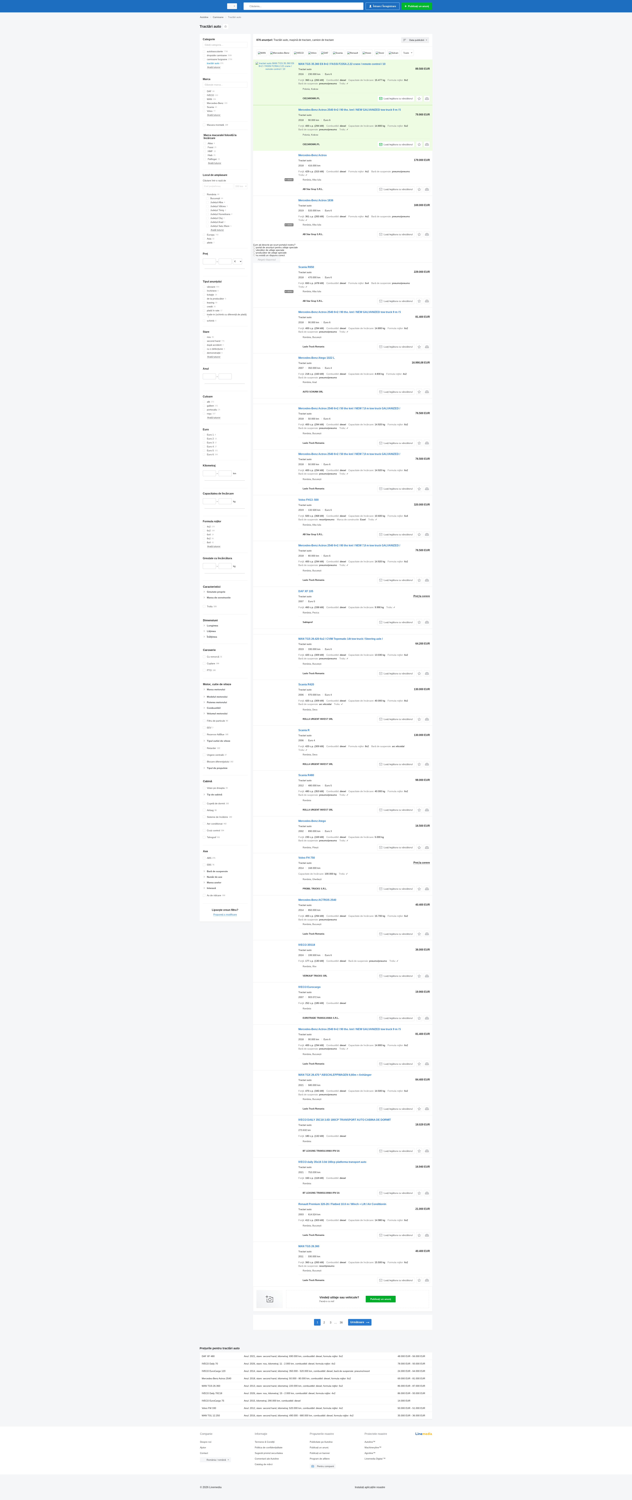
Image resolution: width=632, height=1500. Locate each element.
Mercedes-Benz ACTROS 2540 (317, 899)
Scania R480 (306, 775)
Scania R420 (306, 684)
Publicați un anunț (380, 1299)
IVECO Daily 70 (210, 1363)
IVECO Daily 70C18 (212, 1393)
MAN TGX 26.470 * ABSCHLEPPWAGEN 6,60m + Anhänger (334, 1074)
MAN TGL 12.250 (211, 1415)
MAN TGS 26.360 (308, 1246)
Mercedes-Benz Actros (312, 155)
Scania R (304, 730)
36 (341, 1322)
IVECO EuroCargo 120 (213, 1371)
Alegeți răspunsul (267, 259)
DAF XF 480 (208, 1356)
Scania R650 (306, 267)
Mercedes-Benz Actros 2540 (216, 1378)
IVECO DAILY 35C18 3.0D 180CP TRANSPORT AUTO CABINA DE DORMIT (344, 1119)
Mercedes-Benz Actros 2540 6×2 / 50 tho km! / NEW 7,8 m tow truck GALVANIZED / (349, 408)
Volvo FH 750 (306, 857)
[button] (419, 99)
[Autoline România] (211, 6)
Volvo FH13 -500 (308, 499)
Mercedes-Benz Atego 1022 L (316, 357)
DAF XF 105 (305, 591)
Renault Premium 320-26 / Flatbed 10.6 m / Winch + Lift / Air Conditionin (342, 1204)
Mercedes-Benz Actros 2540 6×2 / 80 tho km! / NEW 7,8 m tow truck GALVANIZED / (349, 545)
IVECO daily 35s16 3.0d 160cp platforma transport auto (332, 1162)
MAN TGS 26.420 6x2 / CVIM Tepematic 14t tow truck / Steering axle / (340, 638)
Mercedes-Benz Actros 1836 (315, 200)
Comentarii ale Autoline (267, 1458)
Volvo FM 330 (209, 1408)
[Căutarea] (247, 6)
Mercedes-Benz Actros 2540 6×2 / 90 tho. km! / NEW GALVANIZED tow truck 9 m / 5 (349, 109)
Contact (204, 1453)
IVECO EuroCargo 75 (213, 1400)
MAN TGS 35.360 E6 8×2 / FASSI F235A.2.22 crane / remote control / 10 (341, 64)
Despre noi (205, 1442)
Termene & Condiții (265, 1442)
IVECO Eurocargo (309, 987)
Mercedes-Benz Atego (312, 821)
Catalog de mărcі (264, 1464)
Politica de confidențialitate (268, 1447)
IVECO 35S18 (306, 944)
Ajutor (203, 1447)
